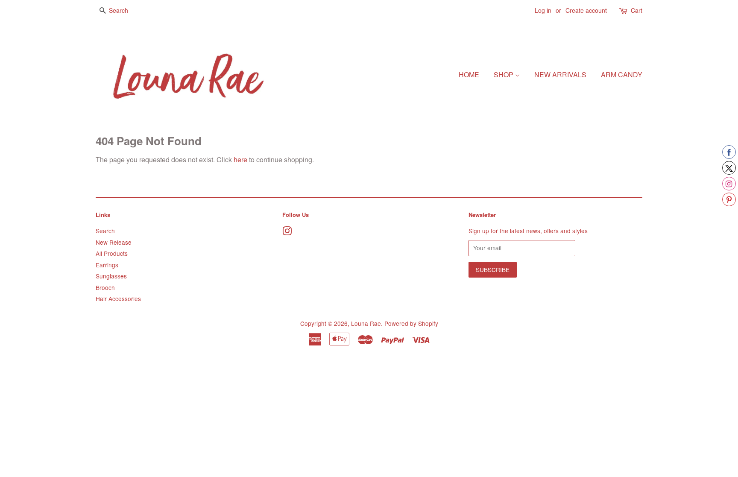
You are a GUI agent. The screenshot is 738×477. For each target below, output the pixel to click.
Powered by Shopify (411, 323)
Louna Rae (366, 323)
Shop (504, 74)
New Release (114, 242)
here (240, 159)
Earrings (107, 264)
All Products (112, 253)
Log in (543, 10)
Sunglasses (111, 276)
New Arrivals (560, 74)
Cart (636, 10)
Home (469, 74)
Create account (586, 10)
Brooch (105, 287)
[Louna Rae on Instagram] (287, 232)
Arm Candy (621, 74)
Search (105, 230)
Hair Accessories (118, 298)
